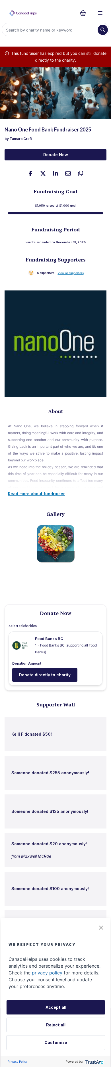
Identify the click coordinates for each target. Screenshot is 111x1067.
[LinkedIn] (55, 173)
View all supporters (71, 273)
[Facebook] (30, 173)
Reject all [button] (55, 1024)
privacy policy (47, 973)
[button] (101, 927)
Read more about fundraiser (36, 493)
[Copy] (80, 173)
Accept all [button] (56, 1007)
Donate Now (55, 154)
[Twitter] (43, 173)
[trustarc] (93, 1061)
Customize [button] (55, 1042)
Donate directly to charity (45, 674)
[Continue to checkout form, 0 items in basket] (85, 13)
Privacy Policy (18, 1061)
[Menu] (100, 13)
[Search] (103, 30)
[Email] (68, 173)
